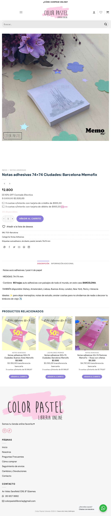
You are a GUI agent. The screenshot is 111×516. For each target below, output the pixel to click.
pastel (32, 241)
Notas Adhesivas (18, 170)
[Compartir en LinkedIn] (29, 247)
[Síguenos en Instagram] (4, 430)
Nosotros (6, 452)
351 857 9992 (12, 496)
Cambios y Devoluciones (14, 471)
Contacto (6, 475)
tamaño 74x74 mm (43, 241)
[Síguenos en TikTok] (9, 430)
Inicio (4, 170)
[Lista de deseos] (100, 12)
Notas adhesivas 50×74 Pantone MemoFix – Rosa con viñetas (92, 356)
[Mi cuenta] (94, 12)
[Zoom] (5, 137)
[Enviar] (105, 24)
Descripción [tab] (43, 263)
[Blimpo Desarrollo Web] (66, 511)
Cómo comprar (9, 461)
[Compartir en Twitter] (14, 247)
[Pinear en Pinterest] (24, 247)
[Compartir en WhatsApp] (4, 247)
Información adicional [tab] (62, 263)
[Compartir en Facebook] (9, 247)
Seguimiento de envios (13, 466)
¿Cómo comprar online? (55, 2)
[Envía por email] (19, 247)
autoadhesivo (15, 241)
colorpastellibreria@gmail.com (20, 501)
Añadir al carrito (30, 218)
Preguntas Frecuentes (13, 456)
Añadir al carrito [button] (19, 377)
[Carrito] (107, 12)
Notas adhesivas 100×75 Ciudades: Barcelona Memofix (55, 356)
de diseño (26, 241)
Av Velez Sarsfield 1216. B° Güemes (19, 491)
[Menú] (21, 12)
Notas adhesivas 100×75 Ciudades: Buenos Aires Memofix (19, 356)
